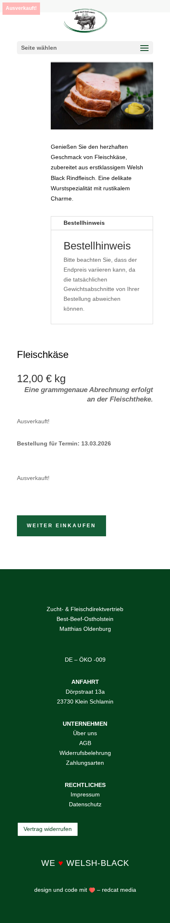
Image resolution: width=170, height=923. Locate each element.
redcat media (118, 889)
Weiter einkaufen (61, 525)
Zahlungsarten (85, 762)
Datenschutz (85, 804)
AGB (85, 743)
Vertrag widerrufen (48, 829)
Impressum (85, 794)
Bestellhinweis (84, 222)
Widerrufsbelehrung (85, 753)
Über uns (85, 733)
